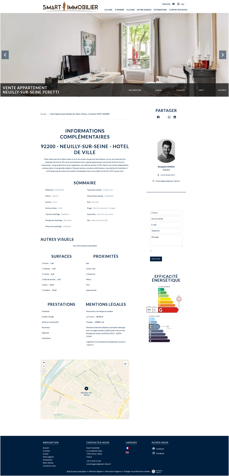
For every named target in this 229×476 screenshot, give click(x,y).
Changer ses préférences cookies (137, 471)
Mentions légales (96, 471)
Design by (159, 471)
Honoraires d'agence (113, 471)
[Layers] (125, 363)
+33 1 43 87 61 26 (93, 461)
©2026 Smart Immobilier (76, 471)
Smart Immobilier (93, 448)
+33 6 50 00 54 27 (167, 175)
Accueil (43, 114)
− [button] (44, 366)
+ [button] (44, 362)
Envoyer (156, 259)
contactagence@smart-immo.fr (168, 181)
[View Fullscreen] (44, 371)
